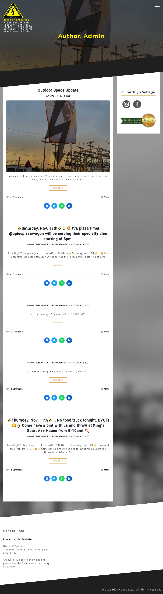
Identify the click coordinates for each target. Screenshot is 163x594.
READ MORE (58, 188)
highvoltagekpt (60, 244)
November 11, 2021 (80, 436)
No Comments (16, 197)
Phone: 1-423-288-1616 (17, 539)
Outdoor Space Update (58, 90)
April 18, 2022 (63, 96)
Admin (107, 197)
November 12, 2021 (80, 305)
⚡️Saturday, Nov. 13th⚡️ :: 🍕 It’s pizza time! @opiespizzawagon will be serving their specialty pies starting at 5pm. (58, 233)
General (50, 96)
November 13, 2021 (80, 244)
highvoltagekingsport (38, 244)
